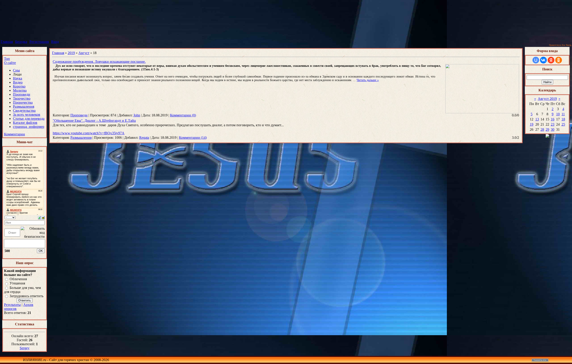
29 (547, 129)
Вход (55, 42)
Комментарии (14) (193, 137)
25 (563, 124)
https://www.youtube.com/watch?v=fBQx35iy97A (88, 133)
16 (552, 119)
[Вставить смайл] (43, 217)
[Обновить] (39, 217)
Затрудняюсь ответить (26, 296)
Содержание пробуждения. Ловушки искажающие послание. (99, 61)
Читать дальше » (368, 80)
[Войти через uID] (535, 60)
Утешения (17, 283)
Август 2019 (547, 99)
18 (563, 119)
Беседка (21, 42)
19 (531, 124)
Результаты (12, 305)
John (136, 115)
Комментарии (14, 134)
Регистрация (39, 42)
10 (558, 114)
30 (552, 129)
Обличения (18, 279)
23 (552, 124)
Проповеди (79, 115)
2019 (71, 53)
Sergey (24, 348)
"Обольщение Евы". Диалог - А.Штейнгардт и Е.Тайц (94, 120)
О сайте (10, 63)
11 (563, 114)
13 (537, 119)
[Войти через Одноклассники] (558, 60)
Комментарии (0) (183, 115)
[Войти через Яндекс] (551, 60)
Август (83, 53)
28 (542, 129)
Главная (7, 42)
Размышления (81, 137)
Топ (7, 59)
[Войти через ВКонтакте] (543, 60)
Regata (144, 137)
